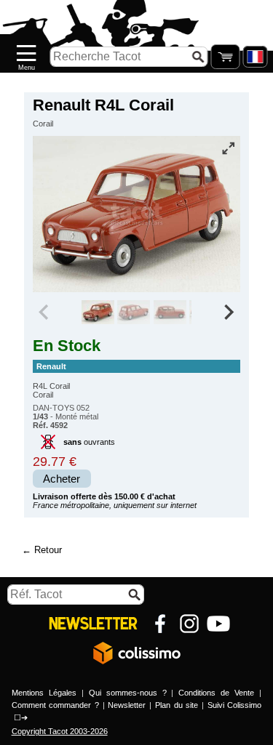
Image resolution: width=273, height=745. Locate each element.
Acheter (61, 479)
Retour (48, 549)
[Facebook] (160, 623)
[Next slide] (228, 312)
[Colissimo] (136, 652)
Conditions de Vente (216, 692)
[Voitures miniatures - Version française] (254, 57)
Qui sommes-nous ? (128, 692)
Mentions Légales (44, 692)
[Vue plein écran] (228, 148)
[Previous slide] (45, 312)
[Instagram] (189, 623)
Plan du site (176, 705)
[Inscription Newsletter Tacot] (93, 623)
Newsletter (127, 705)
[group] (98, 312)
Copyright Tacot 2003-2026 (60, 731)
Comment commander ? (55, 705)
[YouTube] (218, 623)
